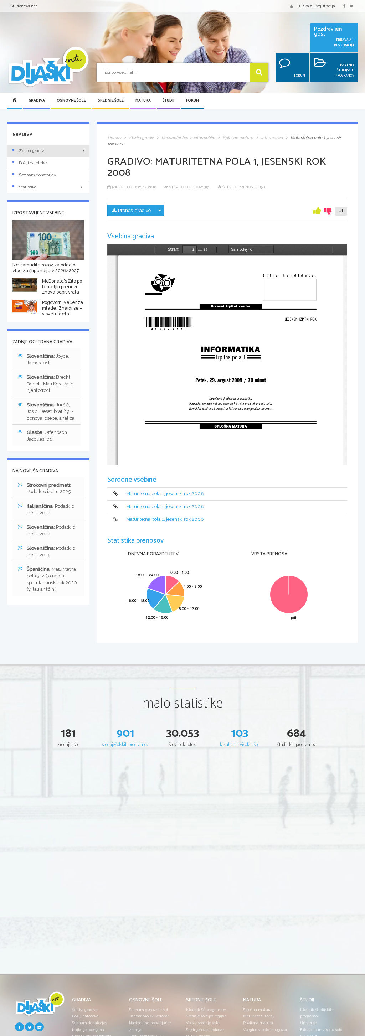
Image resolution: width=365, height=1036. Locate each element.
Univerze (308, 1023)
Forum (192, 101)
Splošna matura (257, 1009)
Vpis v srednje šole (202, 1023)
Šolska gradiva (85, 1009)
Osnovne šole (71, 101)
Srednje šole (111, 101)
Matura (143, 101)
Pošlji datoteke (33, 162)
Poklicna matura (258, 1023)
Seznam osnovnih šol (148, 1009)
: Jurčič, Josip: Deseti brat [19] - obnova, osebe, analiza (50, 411)
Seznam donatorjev (37, 174)
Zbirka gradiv (31, 150)
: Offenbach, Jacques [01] (47, 436)
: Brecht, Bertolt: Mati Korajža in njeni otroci (50, 383)
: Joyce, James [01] (48, 359)
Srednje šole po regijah (206, 1016)
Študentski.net (24, 6)
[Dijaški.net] (40, 1006)
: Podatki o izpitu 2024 (50, 509)
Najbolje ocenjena (88, 1029)
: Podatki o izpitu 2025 (49, 488)
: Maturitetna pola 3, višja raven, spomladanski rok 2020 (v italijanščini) (52, 579)
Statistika (27, 187)
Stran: (173, 249)
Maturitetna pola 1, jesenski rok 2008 (165, 493)
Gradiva (37, 101)
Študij (168, 101)
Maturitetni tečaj (258, 1016)
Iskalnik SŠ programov (206, 1009)
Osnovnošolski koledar (149, 1016)
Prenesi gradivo (134, 210)
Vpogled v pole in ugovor (265, 1029)
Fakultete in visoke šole (321, 1029)
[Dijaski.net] (48, 67)
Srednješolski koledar (205, 1029)
